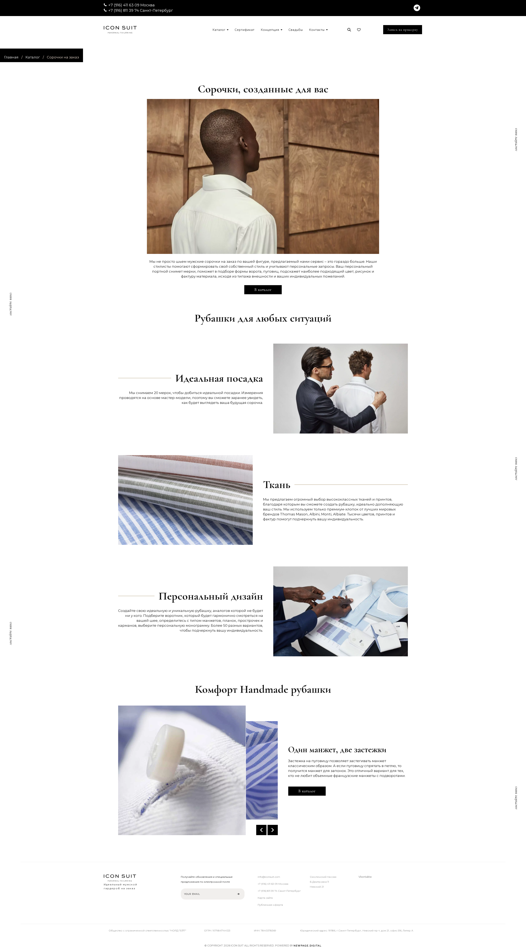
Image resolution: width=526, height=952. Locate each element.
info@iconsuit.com (269, 876)
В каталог (263, 289)
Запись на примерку (402, 30)
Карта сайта (265, 897)
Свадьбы (295, 30)
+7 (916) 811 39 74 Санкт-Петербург (140, 10)
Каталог (32, 57)
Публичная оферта (270, 904)
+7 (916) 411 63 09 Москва (131, 5)
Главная (11, 57)
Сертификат (245, 30)
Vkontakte (365, 876)
